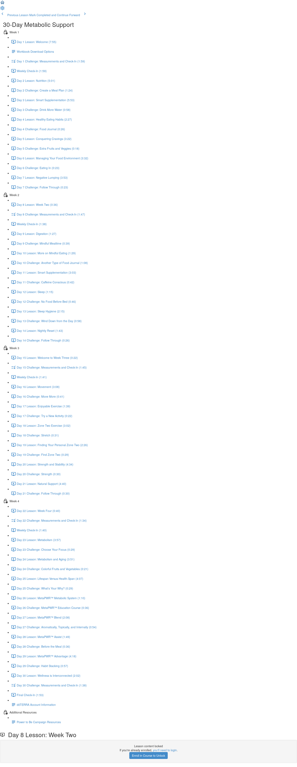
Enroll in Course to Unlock (148, 755)
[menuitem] (2, 9)
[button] (2, 4)
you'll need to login (165, 750)
